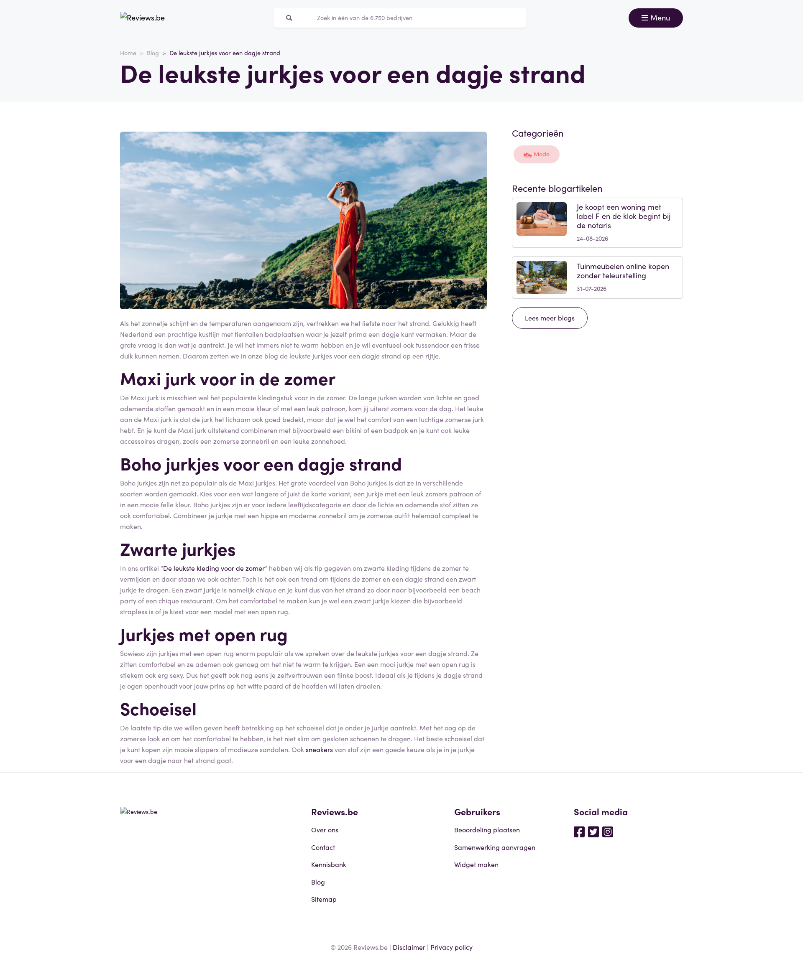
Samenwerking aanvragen (494, 847)
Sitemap (324, 898)
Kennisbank (328, 864)
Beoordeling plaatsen (487, 829)
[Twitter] (593, 831)
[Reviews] (142, 18)
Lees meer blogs (550, 317)
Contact (323, 847)
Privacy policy (451, 946)
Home (128, 52)
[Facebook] (579, 831)
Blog (153, 52)
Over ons (324, 829)
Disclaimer (409, 946)
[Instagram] (607, 831)
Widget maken (476, 864)
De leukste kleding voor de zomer (214, 567)
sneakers (319, 749)
